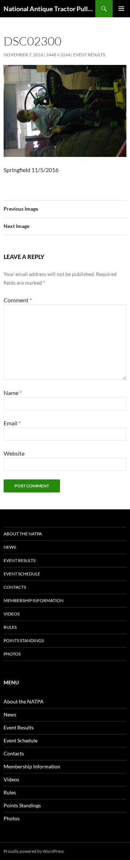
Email (12, 423)
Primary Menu (121, 8)
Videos (12, 614)
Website (14, 453)
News (10, 547)
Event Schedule (22, 573)
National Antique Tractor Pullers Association (49, 9)
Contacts (15, 587)
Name (13, 392)
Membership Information (34, 600)
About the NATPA (23, 533)
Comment (18, 300)
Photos (12, 654)
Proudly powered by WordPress (34, 851)
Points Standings (24, 640)
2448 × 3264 (58, 54)
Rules (10, 627)
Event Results (89, 54)
